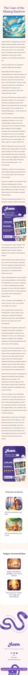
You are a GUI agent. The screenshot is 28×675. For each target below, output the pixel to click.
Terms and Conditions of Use (14, 659)
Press (14, 655)
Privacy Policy (14, 657)
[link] (8, 236)
